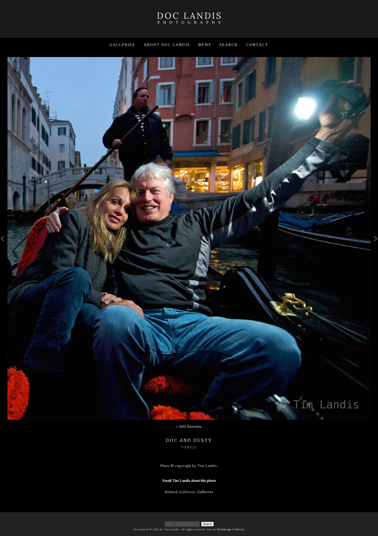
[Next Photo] (374, 245)
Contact (257, 45)
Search (229, 45)
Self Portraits (190, 426)
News (204, 45)
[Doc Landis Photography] (189, 21)
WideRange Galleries (230, 529)
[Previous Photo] (3, 245)
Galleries (122, 45)
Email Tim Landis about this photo (189, 480)
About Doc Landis (167, 45)
